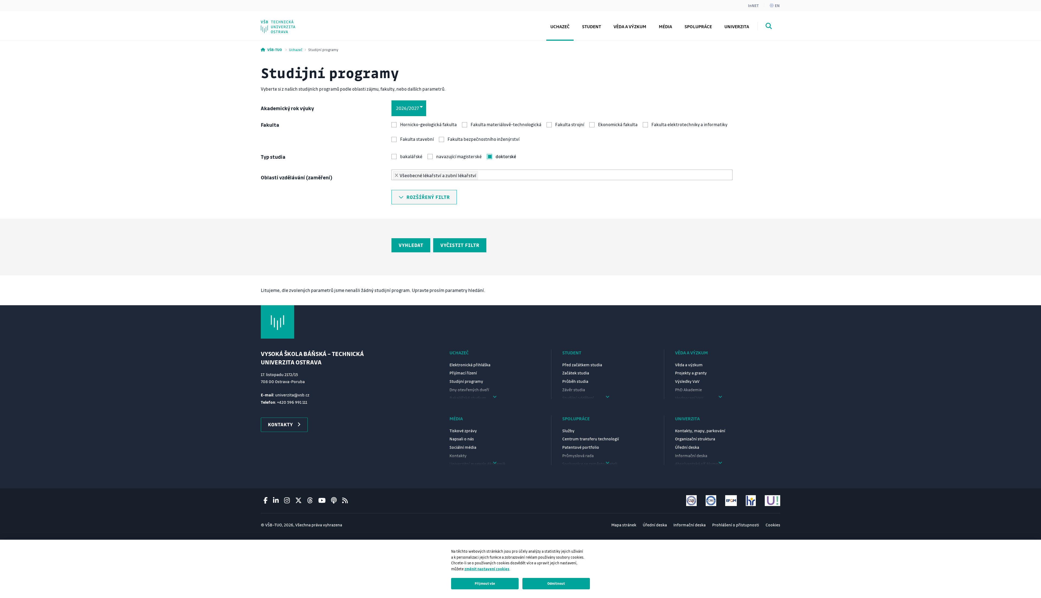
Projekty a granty (691, 373)
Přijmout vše (485, 583)
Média (456, 418)
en (777, 5)
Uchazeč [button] (560, 26)
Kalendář (282, 22)
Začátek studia (575, 373)
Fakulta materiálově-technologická (506, 124)
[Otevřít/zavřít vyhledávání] (769, 27)
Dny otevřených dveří (469, 389)
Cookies (773, 524)
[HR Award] (751, 500)
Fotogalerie (285, 22)
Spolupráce (576, 418)
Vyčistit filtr (459, 245)
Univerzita (687, 418)
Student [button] (591, 26)
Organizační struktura (695, 438)
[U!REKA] (772, 500)
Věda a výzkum (629, 26)
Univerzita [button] (736, 26)
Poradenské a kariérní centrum (307, 22)
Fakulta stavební (417, 139)
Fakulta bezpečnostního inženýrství (483, 139)
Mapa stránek (623, 524)
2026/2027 (407, 108)
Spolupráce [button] (698, 26)
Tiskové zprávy (463, 430)
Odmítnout (556, 583)
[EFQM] (731, 500)
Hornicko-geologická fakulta (428, 124)
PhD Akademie (288, 22)
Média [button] (665, 26)
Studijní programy (466, 381)
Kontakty (458, 455)
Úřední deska (687, 447)
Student (571, 352)
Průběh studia (575, 381)
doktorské (506, 156)
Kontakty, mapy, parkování (700, 430)
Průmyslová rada (578, 455)
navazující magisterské (459, 156)
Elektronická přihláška (469, 364)
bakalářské (411, 156)
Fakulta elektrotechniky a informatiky (689, 124)
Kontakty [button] (280, 424)
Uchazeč (295, 49)
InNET (753, 5)
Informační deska (691, 455)
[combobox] (561, 175)
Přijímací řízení (463, 373)
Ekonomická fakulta (618, 124)
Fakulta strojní (569, 124)
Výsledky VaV (687, 381)
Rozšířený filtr (427, 197)
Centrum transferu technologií (590, 438)
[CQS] (691, 500)
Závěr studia (573, 389)
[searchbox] (481, 174)
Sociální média (462, 447)
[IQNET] (711, 500)
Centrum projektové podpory (306, 22)
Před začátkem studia (582, 364)
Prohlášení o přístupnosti (735, 524)
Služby (568, 430)
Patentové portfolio (580, 447)
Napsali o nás (461, 438)
